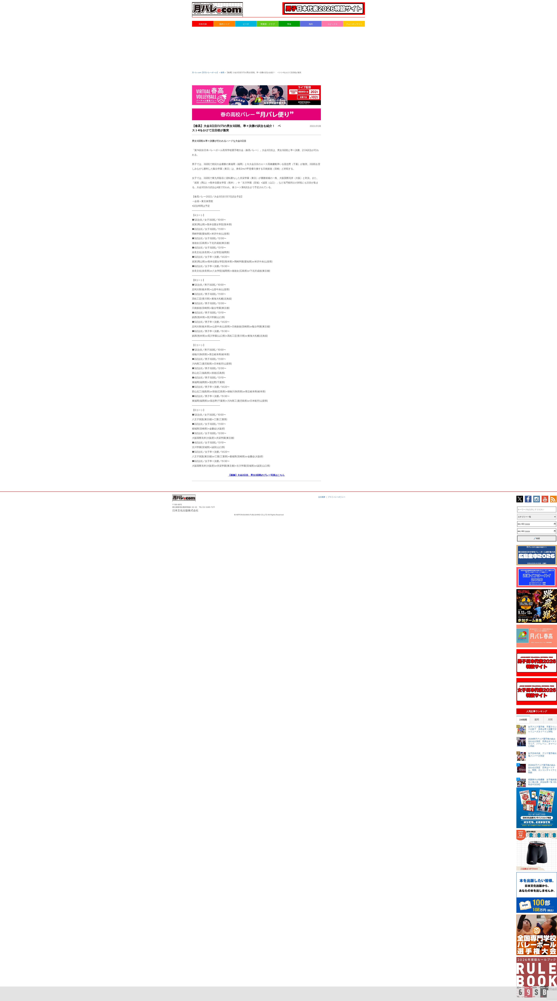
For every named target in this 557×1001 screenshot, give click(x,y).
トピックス (332, 24)
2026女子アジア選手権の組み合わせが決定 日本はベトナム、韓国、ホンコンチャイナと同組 (542, 768)
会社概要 (321, 497)
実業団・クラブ (268, 24)
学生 (289, 24)
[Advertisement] (278, 48)
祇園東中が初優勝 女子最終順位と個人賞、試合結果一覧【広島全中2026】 (542, 782)
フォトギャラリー (354, 24)
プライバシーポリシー (336, 497)
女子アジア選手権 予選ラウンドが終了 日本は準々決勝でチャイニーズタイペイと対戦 (542, 729)
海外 (311, 24)
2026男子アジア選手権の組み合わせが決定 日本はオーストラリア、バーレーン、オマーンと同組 (542, 742)
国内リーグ (224, 24)
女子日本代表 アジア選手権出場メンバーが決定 (542, 754)
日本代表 (203, 24)
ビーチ (246, 24)
